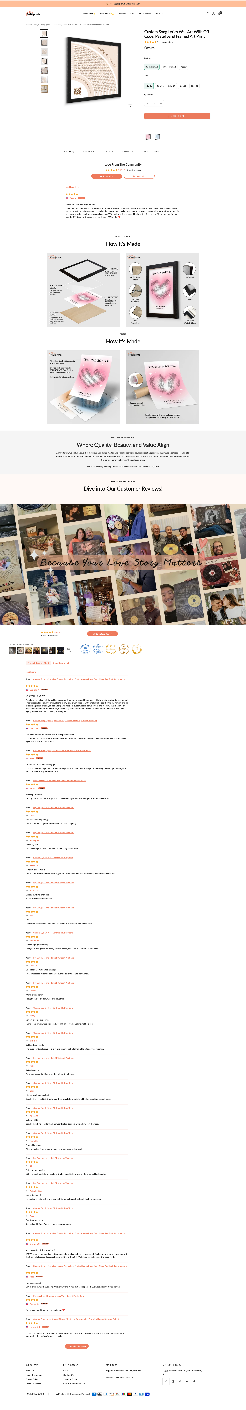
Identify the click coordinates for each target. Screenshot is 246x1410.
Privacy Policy (32, 1379)
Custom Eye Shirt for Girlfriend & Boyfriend (53, 857)
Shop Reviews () (61, 663)
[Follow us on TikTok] (194, 1381)
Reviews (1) (69, 152)
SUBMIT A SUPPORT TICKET (119, 1377)
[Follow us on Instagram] (173, 1381)
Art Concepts (145, 13)
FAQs (65, 1370)
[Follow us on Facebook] (166, 1381)
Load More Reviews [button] (77, 1346)
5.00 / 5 (121, 170)
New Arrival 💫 (107, 13)
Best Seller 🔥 (89, 13)
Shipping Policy (70, 1379)
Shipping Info (128, 152)
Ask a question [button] (139, 176)
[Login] (213, 13)
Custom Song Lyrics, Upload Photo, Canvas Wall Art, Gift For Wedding (65, 720)
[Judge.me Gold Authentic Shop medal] (111, 649)
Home (28, 24)
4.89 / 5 (57, 632)
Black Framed (151, 66)
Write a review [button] (106, 176)
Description (89, 152)
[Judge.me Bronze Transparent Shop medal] (124, 649)
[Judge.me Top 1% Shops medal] (137, 649)
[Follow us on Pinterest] (180, 1381)
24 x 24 (171, 86)
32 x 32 (194, 86)
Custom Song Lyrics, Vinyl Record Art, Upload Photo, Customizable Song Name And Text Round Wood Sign (80, 679)
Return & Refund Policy (74, 1383)
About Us (159, 13)
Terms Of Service (33, 1383)
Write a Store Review (102, 634)
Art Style (35, 24)
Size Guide (108, 152)
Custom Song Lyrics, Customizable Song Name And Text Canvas (62, 750)
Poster (184, 66)
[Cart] (219, 13)
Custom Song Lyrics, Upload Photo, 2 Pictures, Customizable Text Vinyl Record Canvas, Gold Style (77, 1319)
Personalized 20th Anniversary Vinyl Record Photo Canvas (59, 1296)
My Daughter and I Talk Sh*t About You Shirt (53, 807)
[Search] (208, 13)
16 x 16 (160, 86)
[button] (150, 42)
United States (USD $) (35, 1394)
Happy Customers (34, 1375)
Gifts (132, 13)
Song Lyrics (45, 24)
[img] (72, 194)
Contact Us (68, 1375)
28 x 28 (183, 86)
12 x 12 (148, 86)
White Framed (169, 66)
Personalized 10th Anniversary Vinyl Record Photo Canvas (59, 780)
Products (122, 13)
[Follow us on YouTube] (187, 1381)
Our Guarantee (151, 152)
